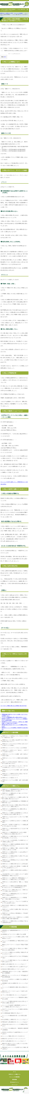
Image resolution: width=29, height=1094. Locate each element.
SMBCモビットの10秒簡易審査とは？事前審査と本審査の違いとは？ (15, 802)
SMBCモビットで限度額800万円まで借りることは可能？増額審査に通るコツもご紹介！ (15, 790)
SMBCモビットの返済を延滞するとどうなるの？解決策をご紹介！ (15, 829)
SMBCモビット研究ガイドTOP (6, 13)
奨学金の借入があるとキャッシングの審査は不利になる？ (15, 1025)
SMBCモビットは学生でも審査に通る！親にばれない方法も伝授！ (15, 910)
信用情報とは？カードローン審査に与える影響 (14, 934)
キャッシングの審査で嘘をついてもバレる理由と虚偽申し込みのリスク (15, 961)
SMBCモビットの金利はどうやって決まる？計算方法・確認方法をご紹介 (15, 736)
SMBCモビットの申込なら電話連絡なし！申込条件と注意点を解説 (15, 914)
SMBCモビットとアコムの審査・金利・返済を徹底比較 (15, 781)
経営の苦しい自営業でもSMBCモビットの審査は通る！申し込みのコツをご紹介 (15, 825)
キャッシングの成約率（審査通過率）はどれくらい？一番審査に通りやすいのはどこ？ (14, 1006)
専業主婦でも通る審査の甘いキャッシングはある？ (15, 1022)
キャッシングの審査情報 (15, 1076)
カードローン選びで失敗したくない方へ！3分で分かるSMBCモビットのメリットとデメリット (15, 766)
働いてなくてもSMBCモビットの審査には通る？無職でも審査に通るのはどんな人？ (15, 798)
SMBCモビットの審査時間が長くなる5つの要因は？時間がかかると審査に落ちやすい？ (14, 833)
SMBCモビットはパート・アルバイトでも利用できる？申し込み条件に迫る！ (15, 902)
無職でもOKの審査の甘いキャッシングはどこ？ (14, 964)
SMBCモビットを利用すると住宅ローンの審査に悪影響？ (15, 821)
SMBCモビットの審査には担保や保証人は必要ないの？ (15, 871)
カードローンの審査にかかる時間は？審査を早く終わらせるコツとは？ (15, 953)
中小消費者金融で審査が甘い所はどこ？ (12, 1013)
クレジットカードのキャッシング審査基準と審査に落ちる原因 (15, 998)
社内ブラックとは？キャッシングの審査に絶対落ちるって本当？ (15, 1010)
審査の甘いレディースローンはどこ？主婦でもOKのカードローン (14, 992)
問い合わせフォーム (14, 1082)
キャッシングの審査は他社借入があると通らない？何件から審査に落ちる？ (15, 1002)
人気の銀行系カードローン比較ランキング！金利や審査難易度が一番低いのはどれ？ (15, 874)
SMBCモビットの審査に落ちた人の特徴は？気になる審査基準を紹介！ (15, 921)
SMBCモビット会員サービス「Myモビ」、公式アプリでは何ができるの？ (15, 751)
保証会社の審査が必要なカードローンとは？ (13, 969)
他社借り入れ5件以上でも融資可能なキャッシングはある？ (15, 1033)
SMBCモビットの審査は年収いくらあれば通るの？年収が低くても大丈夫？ (15, 852)
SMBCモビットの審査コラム (14, 1074)
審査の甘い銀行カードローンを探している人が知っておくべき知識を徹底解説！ (15, 1044)
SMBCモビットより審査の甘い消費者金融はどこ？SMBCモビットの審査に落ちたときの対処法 (15, 878)
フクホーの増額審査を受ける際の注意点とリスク (14, 717)
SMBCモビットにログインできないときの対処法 (14, 747)
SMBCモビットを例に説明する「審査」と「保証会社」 (15, 882)
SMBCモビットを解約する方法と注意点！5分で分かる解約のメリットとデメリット (15, 774)
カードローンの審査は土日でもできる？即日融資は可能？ (15, 957)
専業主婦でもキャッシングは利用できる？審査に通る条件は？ (15, 1048)
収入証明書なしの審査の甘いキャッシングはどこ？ (15, 1019)
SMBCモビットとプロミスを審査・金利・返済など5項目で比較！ (15, 755)
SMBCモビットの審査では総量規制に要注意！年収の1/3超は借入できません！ (15, 845)
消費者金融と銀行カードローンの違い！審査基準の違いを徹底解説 (15, 972)
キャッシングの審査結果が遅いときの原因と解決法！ (14, 1016)
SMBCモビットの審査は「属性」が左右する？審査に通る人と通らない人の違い (15, 849)
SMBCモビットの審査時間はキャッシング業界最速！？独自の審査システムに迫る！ (14, 898)
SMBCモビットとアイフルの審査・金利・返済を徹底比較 (15, 770)
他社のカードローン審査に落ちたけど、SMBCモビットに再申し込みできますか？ (15, 890)
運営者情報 (14, 1079)
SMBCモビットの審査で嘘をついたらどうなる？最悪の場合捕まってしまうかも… (15, 837)
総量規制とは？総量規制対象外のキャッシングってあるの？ (15, 931)
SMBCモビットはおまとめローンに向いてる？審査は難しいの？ (15, 817)
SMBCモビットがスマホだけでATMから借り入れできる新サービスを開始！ (15, 744)
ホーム (14, 1071)
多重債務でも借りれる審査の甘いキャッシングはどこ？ (15, 984)
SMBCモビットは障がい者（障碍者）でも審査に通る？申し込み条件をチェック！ (15, 867)
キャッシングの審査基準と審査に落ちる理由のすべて (15, 988)
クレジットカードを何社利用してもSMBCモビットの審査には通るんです (15, 841)
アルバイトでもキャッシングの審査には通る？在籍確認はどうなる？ (15, 937)
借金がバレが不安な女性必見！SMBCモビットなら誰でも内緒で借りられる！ (15, 762)
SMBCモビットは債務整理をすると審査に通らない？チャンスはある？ (14, 809)
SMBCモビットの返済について (10, 777)
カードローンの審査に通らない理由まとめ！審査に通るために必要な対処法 (15, 949)
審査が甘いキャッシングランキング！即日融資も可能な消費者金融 (15, 976)
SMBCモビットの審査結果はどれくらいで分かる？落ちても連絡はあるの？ (15, 894)
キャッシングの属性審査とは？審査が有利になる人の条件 (15, 941)
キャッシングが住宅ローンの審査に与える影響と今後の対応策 (15, 980)
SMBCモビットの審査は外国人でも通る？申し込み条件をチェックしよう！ (15, 856)
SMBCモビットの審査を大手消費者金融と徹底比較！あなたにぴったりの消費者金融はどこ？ (14, 886)
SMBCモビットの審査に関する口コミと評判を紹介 (15, 863)
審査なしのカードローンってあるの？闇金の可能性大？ (15, 945)
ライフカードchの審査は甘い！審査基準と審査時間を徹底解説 (15, 1029)
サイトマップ (14, 1084)
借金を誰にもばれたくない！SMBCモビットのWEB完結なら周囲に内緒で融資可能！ (15, 918)
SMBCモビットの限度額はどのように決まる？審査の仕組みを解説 (15, 860)
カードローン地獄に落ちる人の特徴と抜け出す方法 (13, 705)
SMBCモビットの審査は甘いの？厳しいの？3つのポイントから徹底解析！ (15, 794)
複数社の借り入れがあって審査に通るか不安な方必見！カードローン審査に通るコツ (15, 805)
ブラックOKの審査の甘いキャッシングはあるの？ (14, 995)
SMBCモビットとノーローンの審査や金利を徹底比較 (15, 758)
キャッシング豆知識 (18, 13)
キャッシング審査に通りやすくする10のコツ (13, 1036)
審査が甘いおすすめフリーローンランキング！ (14, 1038)
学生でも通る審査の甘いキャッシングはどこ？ (14, 1041)
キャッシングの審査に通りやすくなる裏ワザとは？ (15, 966)
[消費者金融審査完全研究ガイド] (14, 4)
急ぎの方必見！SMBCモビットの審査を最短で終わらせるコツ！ (15, 906)
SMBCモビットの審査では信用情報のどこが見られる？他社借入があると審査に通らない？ (15, 813)
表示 (5, 56)
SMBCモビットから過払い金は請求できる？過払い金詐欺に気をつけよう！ (15, 740)
